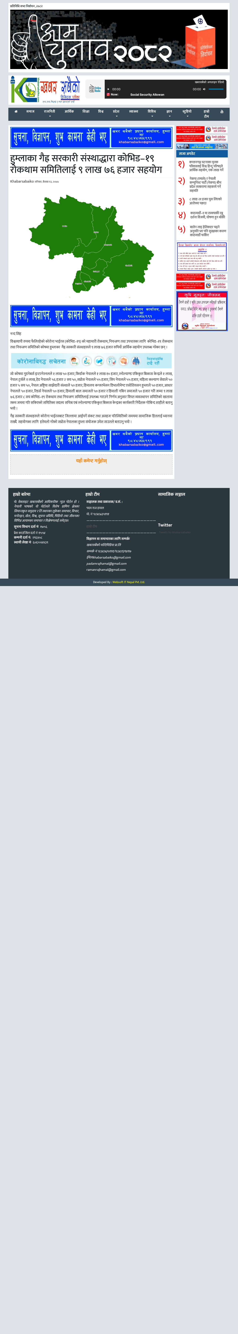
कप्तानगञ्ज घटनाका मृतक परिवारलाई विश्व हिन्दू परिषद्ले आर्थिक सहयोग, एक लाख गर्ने (206, 166)
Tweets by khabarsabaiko (175, 532)
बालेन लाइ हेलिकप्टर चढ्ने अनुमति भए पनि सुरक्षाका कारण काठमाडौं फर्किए (208, 231)
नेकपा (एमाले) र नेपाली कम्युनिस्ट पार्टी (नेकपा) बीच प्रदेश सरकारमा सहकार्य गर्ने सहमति (205, 185)
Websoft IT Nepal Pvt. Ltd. (128, 582)
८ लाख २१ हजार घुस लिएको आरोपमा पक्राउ (205, 201)
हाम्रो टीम (91, 526)
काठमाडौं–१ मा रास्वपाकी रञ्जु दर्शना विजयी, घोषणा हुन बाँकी (207, 215)
